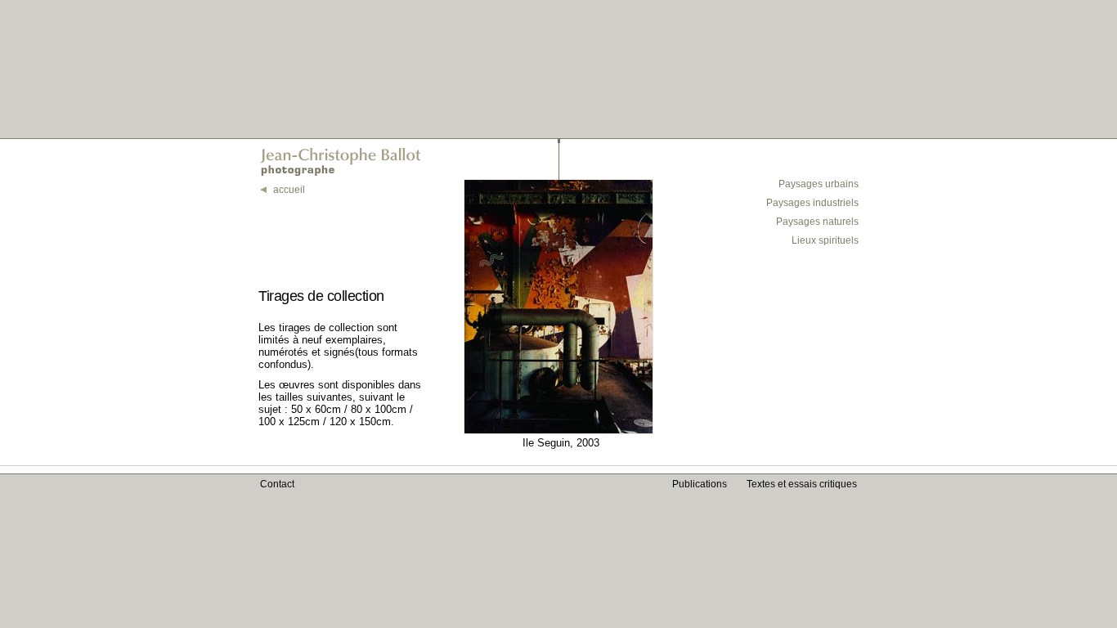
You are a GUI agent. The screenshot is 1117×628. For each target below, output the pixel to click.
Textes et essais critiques (802, 484)
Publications (699, 484)
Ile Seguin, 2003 (561, 443)
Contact (277, 484)
